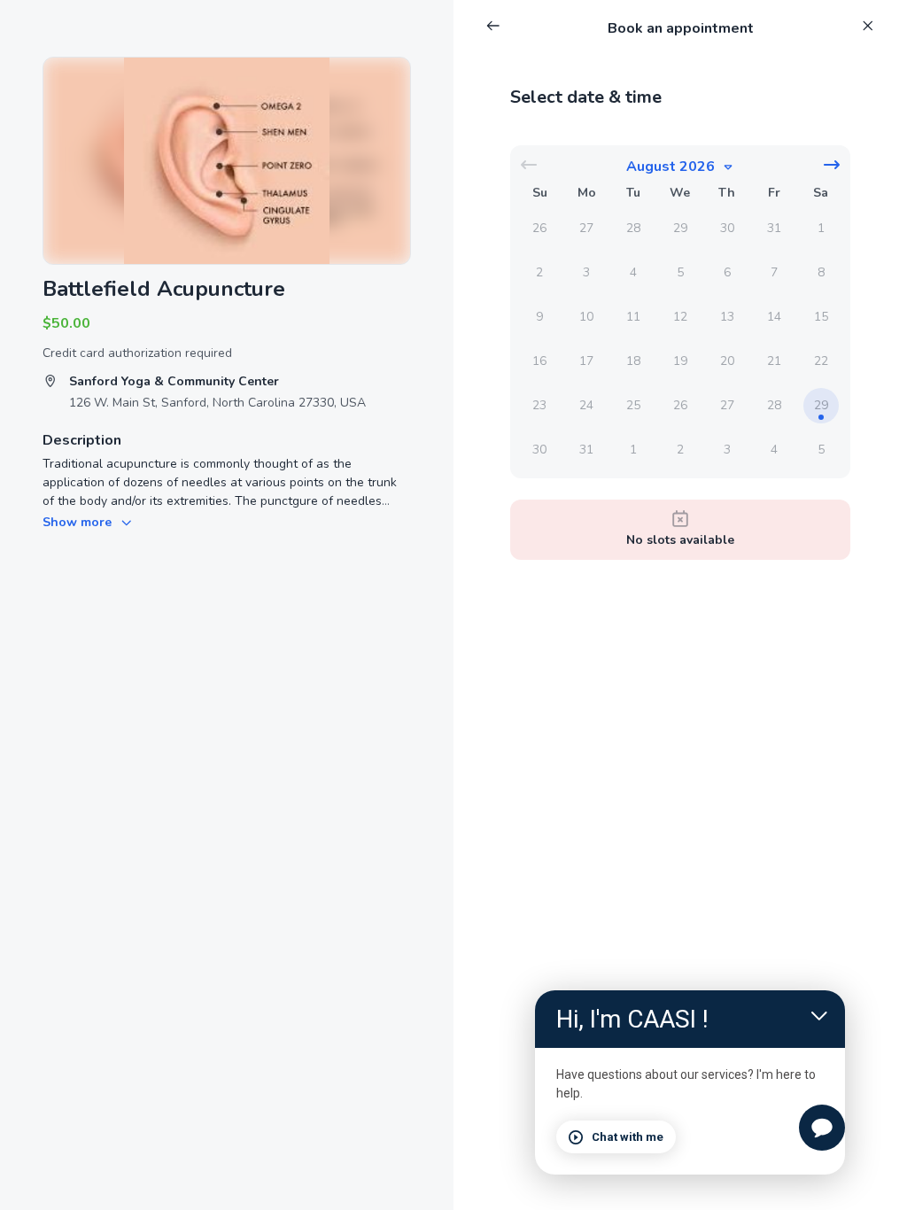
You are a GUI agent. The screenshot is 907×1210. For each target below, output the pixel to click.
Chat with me (627, 1137)
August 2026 (670, 166)
